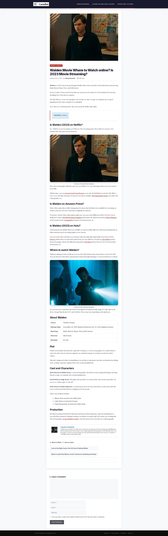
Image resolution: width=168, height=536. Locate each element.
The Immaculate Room (100, 196)
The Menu (87, 242)
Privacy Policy (115, 533)
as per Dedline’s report (71, 419)
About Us (130, 533)
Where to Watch (57, 442)
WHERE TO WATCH (56, 65)
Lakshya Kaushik (67, 427)
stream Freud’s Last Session (74, 193)
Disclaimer (123, 533)
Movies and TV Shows (125, 4)
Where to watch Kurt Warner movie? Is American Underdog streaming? (73, 454)
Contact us (107, 533)
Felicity (52, 239)
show (64, 115)
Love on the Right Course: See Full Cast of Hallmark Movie (69, 448)
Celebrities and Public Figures (103, 4)
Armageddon (68, 220)
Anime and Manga (83, 4)
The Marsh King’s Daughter (72, 217)
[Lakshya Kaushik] (54, 433)
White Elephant (111, 217)
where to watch (69, 442)
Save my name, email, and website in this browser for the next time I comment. (78, 517)
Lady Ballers (106, 239)
